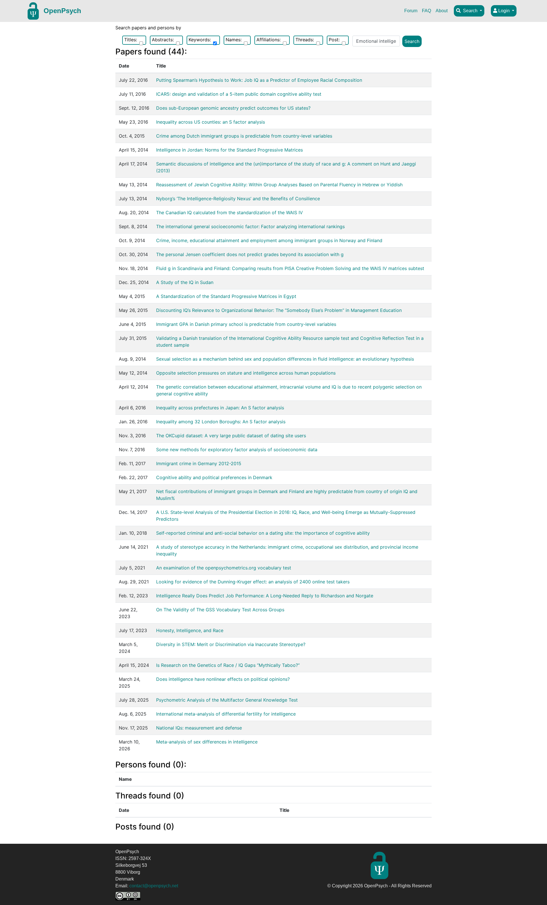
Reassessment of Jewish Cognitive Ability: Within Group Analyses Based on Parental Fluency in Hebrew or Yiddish (279, 184)
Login (504, 10)
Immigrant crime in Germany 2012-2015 (198, 463)
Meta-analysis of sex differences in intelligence (207, 742)
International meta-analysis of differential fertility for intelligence (226, 714)
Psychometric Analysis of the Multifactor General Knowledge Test (227, 700)
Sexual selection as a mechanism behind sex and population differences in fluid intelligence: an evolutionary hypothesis (285, 359)
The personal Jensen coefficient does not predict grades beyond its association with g (250, 254)
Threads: (304, 39)
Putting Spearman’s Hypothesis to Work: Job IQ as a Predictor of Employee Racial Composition (259, 80)
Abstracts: (163, 39)
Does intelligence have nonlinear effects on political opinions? (223, 679)
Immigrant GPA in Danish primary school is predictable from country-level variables (246, 324)
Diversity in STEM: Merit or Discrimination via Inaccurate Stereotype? (230, 644)
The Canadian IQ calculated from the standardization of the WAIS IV (229, 212)
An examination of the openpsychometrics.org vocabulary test (223, 568)
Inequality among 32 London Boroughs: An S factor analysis (220, 421)
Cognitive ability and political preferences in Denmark (214, 477)
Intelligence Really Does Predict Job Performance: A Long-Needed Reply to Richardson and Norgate (264, 595)
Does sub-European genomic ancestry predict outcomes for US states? (233, 108)
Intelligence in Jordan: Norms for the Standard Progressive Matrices (229, 150)
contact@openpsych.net (153, 885)
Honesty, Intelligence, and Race (189, 630)
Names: (234, 39)
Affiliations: (268, 39)
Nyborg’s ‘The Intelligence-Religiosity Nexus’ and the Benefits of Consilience (238, 198)
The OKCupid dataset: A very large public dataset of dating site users (231, 435)
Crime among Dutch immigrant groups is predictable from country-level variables (244, 136)
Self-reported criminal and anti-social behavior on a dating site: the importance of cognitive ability (263, 533)
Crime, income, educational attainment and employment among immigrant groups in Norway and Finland (269, 240)
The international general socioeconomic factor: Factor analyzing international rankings (250, 226)
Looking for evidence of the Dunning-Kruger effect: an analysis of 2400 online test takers (253, 582)
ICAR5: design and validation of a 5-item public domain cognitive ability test (238, 94)
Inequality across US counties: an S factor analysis (210, 122)
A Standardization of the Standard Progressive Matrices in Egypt (226, 296)
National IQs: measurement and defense (199, 728)
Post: (334, 39)
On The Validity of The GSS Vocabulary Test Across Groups (220, 609)
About (442, 10)
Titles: (130, 39)
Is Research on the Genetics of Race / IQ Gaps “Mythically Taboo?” (228, 665)
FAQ (426, 10)
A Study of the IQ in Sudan (184, 282)
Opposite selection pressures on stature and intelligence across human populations (246, 373)
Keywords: (200, 39)
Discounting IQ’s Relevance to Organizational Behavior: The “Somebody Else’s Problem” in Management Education (279, 310)
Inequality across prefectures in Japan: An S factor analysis (220, 407)
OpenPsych (62, 11)
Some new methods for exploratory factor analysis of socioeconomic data (236, 449)
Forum (410, 10)
